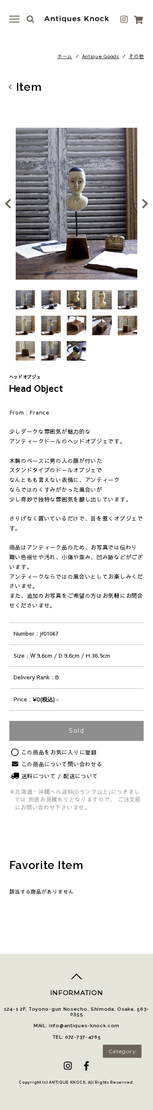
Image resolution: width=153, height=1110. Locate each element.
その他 (136, 56)
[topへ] (76, 979)
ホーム (64, 56)
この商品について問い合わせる (62, 764)
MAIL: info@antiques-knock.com (76, 1026)
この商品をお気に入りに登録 (59, 752)
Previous (10, 204)
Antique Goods (100, 56)
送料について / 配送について (60, 776)
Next (142, 203)
